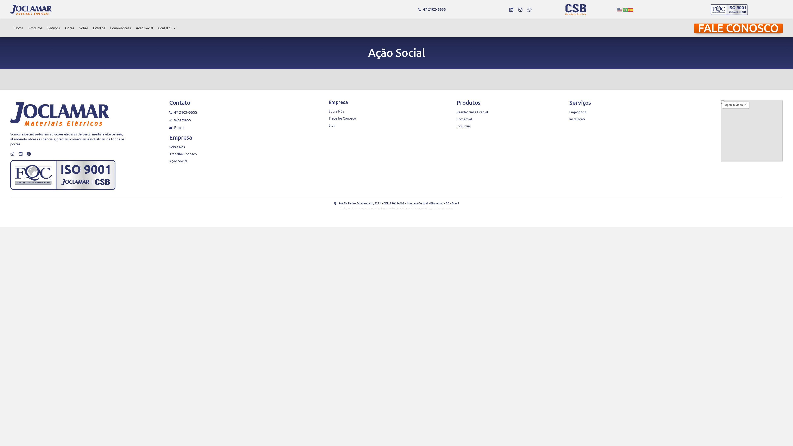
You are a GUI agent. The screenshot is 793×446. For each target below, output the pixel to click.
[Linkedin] (511, 9)
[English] (620, 10)
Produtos (35, 28)
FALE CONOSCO (738, 28)
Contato (164, 28)
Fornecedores (120, 28)
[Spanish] (631, 10)
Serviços (53, 28)
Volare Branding (443, 208)
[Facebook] (29, 154)
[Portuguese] (625, 10)
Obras (69, 28)
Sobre (83, 28)
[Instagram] (520, 9)
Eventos (99, 28)
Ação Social (144, 28)
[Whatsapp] (529, 9)
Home (18, 28)
